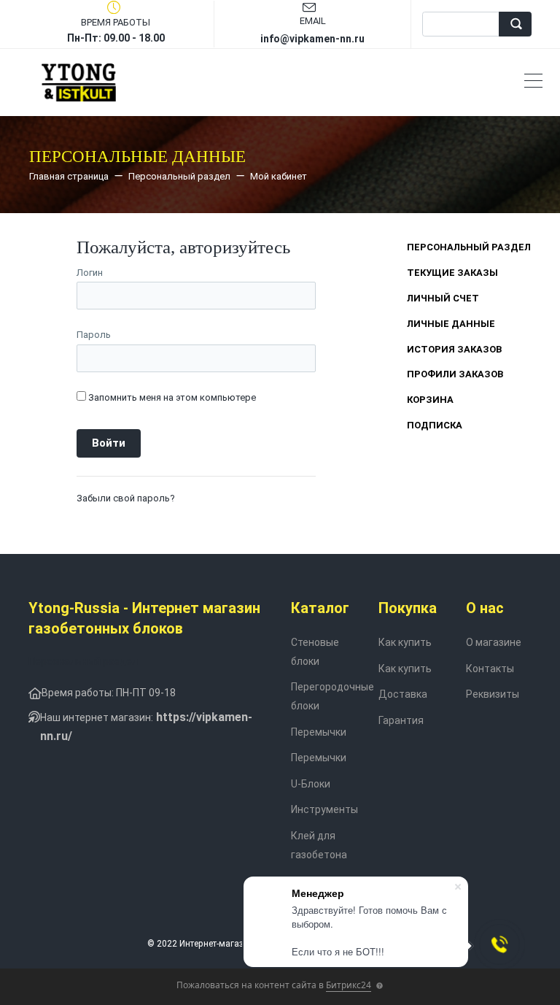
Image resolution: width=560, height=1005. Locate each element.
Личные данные (451, 323)
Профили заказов (455, 374)
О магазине (493, 642)
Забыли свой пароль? (126, 498)
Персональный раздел (469, 247)
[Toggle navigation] (533, 83)
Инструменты (324, 809)
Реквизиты (492, 694)
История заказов (454, 349)
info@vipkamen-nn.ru (312, 39)
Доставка (402, 694)
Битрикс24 (348, 985)
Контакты (490, 668)
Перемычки (318, 732)
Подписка (434, 425)
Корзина (430, 399)
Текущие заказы (452, 272)
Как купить (405, 642)
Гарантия (401, 720)
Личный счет (443, 298)
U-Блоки (310, 784)
